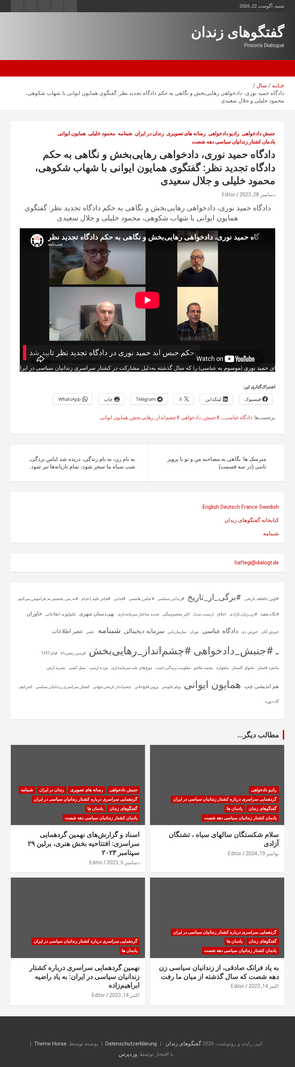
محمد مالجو (203, 667)
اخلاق (221, 614)
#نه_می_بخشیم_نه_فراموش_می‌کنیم (48, 598)
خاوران (34, 613)
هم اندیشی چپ (261, 686)
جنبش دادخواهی (258, 133)
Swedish (269, 507)
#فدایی (120, 598)
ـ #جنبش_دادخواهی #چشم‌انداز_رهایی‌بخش (176, 417)
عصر (90, 631)
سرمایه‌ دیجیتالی (144, 631)
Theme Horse (50, 1043)
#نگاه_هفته (269, 614)
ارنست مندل (203, 614)
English (211, 507)
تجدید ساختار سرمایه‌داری (138, 614)
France (249, 507)
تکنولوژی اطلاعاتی (60, 614)
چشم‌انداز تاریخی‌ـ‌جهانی (112, 686)
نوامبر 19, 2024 (262, 853)
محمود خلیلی (101, 133)
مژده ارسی (98, 667)
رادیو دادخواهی (223, 133)
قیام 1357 (49, 653)
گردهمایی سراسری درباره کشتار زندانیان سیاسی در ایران (225, 799)
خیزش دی (249, 631)
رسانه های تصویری (186, 133)
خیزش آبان (270, 631)
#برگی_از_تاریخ (214, 597)
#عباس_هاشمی (141, 598)
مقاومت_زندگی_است (173, 667)
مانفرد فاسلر (268, 667)
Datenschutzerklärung (131, 1043)
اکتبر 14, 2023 (264, 986)
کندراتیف (25, 686)
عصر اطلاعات (67, 631)
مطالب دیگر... (258, 735)
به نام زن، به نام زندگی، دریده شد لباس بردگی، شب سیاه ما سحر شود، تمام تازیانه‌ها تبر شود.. (82, 463)
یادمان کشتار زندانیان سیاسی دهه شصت (233, 142)
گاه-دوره (272, 701)
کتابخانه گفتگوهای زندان (251, 520)
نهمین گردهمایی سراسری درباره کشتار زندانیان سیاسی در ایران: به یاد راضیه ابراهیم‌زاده (85, 976)
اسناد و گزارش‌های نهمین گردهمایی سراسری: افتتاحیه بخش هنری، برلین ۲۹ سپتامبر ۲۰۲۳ (84, 843)
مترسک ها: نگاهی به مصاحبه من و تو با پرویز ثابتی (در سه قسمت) (216, 463)
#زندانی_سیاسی (171, 598)
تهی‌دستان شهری (96, 614)
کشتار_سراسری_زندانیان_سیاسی (63, 686)
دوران (194, 631)
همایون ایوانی (72, 133)
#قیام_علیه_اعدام (95, 598)
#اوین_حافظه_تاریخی (261, 598)
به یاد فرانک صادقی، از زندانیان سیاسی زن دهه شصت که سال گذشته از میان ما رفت (219, 972)
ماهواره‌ (222, 667)
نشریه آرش (56, 667)
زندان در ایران (149, 133)
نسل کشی (77, 667)
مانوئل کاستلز (243, 667)
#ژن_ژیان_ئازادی (243, 614)
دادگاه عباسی (238, 417)
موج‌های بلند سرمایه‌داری (131, 667)
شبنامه (125, 133)
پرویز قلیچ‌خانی (147, 686)
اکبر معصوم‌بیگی (176, 614)
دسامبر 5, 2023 (123, 862)
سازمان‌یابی (177, 631)
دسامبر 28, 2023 (257, 194)
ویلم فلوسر (171, 686)
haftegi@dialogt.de (257, 562)
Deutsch (230, 507)
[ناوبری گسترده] (275, 68)
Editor (228, 194)
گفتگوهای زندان (237, 32)
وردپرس (128, 1054)
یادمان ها (234, 808)
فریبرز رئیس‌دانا (73, 653)
